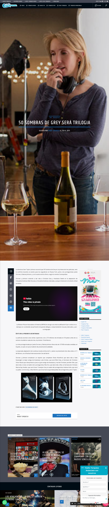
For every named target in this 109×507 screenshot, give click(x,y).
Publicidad (56, 1)
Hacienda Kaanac (18, 1)
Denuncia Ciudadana (85, 382)
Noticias (74, 463)
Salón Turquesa (7, 1)
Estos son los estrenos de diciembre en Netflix (22, 480)
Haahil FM (42, 6)
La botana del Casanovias (84, 388)
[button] (4, 502)
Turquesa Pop (51, 6)
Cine (50, 128)
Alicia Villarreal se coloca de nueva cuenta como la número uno (53, 481)
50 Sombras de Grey (32, 431)
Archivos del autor (62, 440)
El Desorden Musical (85, 410)
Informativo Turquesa (86, 377)
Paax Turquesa (63, 6)
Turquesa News (32, 6)
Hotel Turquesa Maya (31, 1)
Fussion (82, 394)
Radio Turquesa (54, 141)
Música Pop (56, 128)
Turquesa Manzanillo (76, 6)
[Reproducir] (72, 503)
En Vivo (99, 6)
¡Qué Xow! (82, 404)
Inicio (23, 6)
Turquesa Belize (85, 350)
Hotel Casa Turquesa (45, 1)
